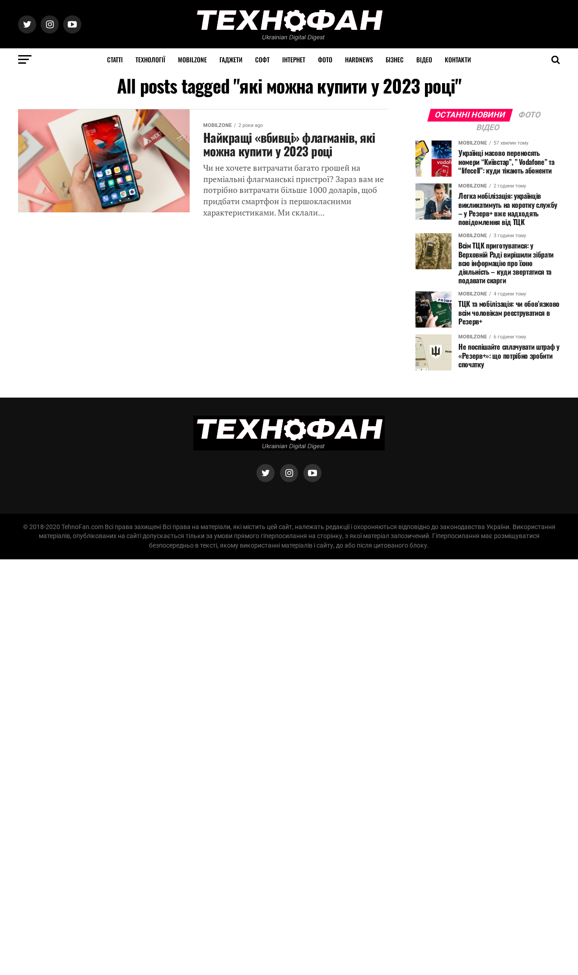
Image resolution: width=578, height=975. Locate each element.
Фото (325, 59)
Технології (150, 59)
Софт (262, 59)
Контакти (458, 59)
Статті (115, 59)
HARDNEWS (359, 59)
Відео (424, 59)
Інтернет (293, 59)
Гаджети (230, 59)
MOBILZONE (192, 59)
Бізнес (395, 59)
